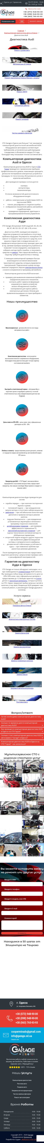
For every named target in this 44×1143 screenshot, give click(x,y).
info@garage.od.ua (21, 1036)
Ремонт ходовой (22, 119)
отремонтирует (24, 572)
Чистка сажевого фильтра (22, 133)
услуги (38, 578)
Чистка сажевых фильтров (22, 1094)
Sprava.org (28, 1137)
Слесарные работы (22, 105)
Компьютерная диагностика (22, 1080)
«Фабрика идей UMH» (29, 1139)
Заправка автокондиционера (22, 688)
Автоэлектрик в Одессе (22, 64)
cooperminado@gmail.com (26, 1031)
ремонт (15, 252)
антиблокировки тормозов (17, 526)
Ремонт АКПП (22, 92)
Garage (30, 1135)
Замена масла (22, 674)
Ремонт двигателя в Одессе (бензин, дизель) (22, 78)
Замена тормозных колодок (22, 661)
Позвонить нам (8, 21)
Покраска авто (22, 1087)
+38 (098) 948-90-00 (33, 14)
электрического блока (33, 267)
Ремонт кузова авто (22, 50)
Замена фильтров (22, 633)
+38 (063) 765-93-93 (33, 16)
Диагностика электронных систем (22, 619)
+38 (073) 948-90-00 (33, 12)
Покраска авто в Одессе (22, 605)
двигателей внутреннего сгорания (21, 531)
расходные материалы (18, 581)
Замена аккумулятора (22, 647)
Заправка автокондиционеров (22, 1091)
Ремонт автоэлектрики (22, 1097)
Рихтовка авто (22, 702)
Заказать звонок (36, 21)
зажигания (9, 512)
